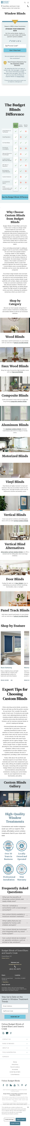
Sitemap (15, 1062)
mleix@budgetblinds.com (15, 964)
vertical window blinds (21, 521)
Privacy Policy (20, 76)
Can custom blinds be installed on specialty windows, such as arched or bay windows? (14, 940)
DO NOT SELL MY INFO (15, 1072)
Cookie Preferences (15, 1074)
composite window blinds (18, 401)
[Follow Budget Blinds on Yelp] (3, 1033)
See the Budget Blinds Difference (15, 197)
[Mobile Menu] (28, 3)
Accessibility (15, 1069)
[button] (6, 8)
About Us (5, 1048)
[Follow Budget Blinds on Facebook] (10, 1033)
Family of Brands (8, 1044)
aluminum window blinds (13, 429)
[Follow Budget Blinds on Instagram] (7, 1085)
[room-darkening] (11, 648)
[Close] (28, 1107)
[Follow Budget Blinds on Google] (7, 1033)
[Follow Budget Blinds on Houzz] (10, 1085)
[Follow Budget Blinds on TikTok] (26, 1085)
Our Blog (5, 1057)
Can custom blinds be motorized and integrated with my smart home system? (14, 931)
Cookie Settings (9, 1119)
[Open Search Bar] (25, 3)
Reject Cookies (21, 1119)
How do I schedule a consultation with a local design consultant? (14, 908)
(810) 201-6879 (27, 6)
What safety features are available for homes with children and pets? (11, 923)
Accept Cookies (15, 1123)
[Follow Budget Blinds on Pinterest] (22, 1085)
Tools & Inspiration (9, 1052)
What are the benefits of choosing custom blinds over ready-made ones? (13, 899)
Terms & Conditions (15, 1067)
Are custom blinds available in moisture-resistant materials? (13, 915)
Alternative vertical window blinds (12, 552)
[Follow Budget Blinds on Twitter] (18, 1085)
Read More (5, 680)
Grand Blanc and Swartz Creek (11, 6)
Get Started (15, 50)
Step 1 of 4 (16, 41)
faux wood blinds (17, 372)
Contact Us (6, 1039)
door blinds (19, 583)
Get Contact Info (15, 8)
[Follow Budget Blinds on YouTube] (14, 1085)
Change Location (5, 958)
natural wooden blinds (21, 343)
